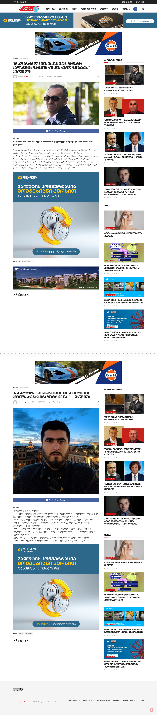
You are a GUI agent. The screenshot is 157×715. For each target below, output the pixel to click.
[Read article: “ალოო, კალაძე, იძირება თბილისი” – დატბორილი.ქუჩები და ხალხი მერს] (124, 75)
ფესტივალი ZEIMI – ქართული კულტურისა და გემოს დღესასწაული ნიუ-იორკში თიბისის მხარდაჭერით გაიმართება (122, 335)
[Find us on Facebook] (135, 9)
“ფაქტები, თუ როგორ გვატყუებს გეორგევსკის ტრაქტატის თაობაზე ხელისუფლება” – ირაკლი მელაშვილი (123, 157)
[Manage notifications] (151, 710)
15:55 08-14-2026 (111, 128)
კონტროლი (104, 9)
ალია (26, 76)
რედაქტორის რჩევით (88, 9)
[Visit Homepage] (29, 8)
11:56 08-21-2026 (111, 340)
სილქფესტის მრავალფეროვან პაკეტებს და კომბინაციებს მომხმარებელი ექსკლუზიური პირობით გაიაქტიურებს (122, 268)
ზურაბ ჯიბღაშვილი (25, 261)
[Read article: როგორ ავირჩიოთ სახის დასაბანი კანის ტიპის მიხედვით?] (124, 220)
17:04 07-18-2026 (111, 197)
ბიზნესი (74, 9)
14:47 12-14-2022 (38, 76)
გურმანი (115, 9)
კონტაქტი (23, 2)
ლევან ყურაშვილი (25, 633)
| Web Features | (26, 702)
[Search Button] (143, 9)
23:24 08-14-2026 (111, 93)
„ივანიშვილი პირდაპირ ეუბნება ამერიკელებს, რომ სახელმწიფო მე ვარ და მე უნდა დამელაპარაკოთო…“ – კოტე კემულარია (123, 192)
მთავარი (15, 58)
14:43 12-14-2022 (38, 402)
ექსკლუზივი (63, 9)
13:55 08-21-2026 (111, 306)
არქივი (142, 700)
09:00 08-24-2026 (111, 239)
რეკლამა (16, 2)
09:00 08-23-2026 (111, 273)
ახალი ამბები (51, 9)
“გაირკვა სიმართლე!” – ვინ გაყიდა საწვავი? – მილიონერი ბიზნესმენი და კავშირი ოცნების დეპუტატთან (123, 122)
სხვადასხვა (126, 9)
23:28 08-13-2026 (111, 163)
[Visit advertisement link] (78, 45)
